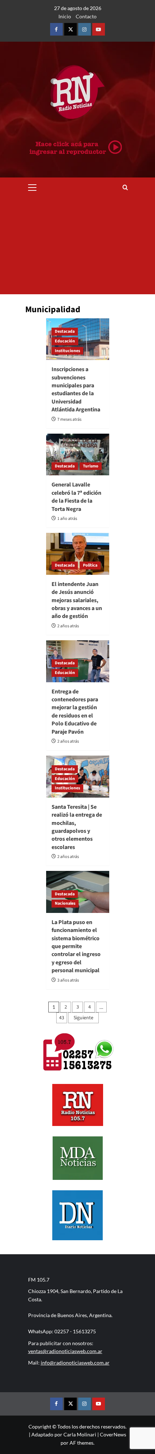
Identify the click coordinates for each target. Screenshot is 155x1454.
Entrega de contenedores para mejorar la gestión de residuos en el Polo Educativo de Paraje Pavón (75, 712)
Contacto (86, 16)
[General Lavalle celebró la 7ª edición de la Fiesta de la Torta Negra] (77, 455)
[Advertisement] (77, 246)
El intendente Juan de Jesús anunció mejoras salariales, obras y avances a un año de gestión (77, 600)
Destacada (65, 331)
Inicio (64, 16)
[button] (32, 186)
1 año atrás (67, 519)
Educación (65, 341)
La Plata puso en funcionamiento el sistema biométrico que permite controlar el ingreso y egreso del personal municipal (76, 946)
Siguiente (83, 1017)
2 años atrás (68, 626)
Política (90, 565)
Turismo (90, 466)
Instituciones (67, 351)
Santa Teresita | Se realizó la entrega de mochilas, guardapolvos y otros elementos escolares (77, 827)
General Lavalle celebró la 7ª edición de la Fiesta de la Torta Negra (76, 497)
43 (61, 1017)
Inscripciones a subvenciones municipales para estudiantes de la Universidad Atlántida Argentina (76, 389)
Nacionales (65, 903)
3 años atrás (68, 980)
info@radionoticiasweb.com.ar (75, 1363)
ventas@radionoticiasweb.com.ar (65, 1351)
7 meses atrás (69, 419)
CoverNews (113, 1434)
